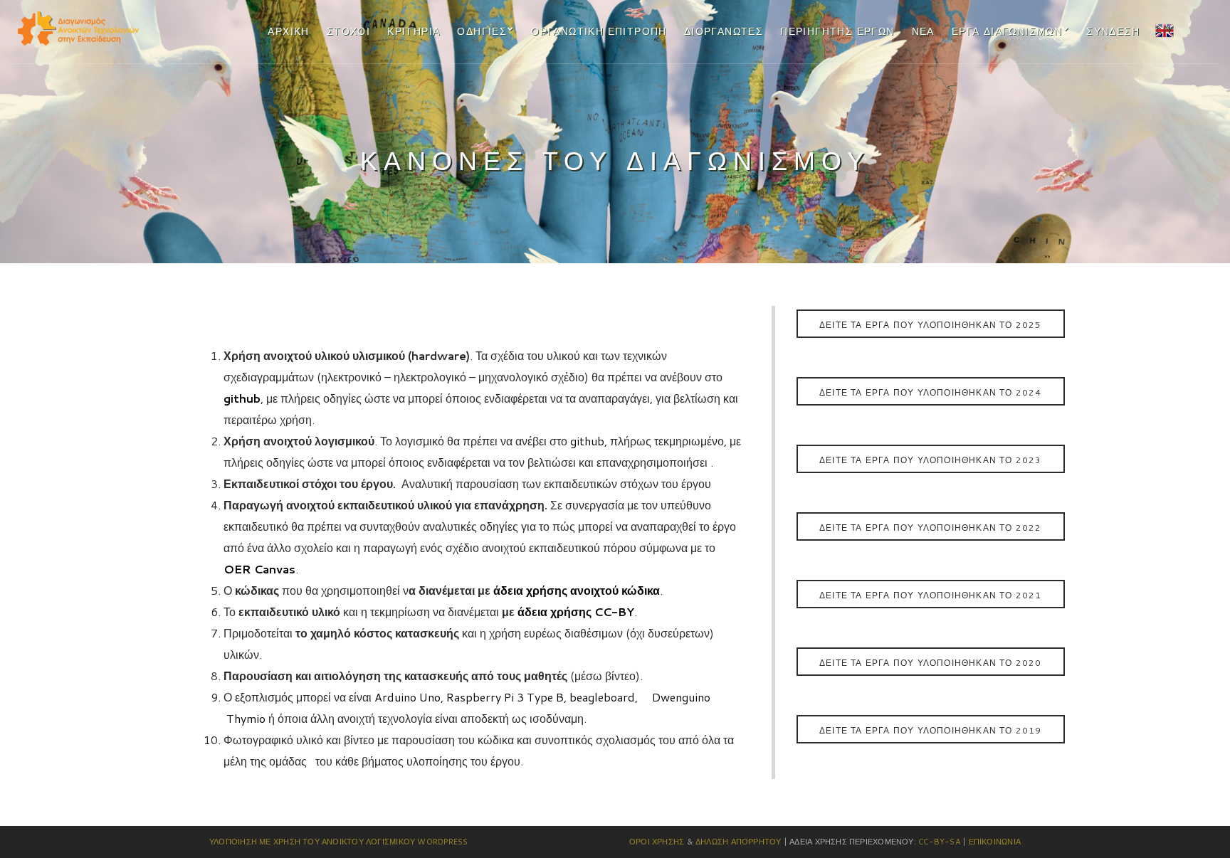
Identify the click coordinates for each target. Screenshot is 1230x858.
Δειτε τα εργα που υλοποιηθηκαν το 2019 (930, 730)
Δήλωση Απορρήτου (738, 841)
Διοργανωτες (723, 31)
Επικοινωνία (995, 841)
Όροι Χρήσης (656, 841)
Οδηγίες (482, 31)
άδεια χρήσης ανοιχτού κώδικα (575, 590)
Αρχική (288, 31)
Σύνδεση (1113, 31)
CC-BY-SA (939, 841)
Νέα (923, 31)
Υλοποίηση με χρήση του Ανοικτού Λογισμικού (312, 841)
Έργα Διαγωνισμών (1007, 31)
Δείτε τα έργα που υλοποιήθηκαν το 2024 (930, 392)
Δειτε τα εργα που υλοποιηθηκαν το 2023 (930, 460)
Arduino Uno (406, 697)
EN (1163, 28)
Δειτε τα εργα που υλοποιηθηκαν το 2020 (930, 663)
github (242, 398)
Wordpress (442, 841)
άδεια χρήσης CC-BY (574, 611)
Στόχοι (348, 31)
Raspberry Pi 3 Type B (503, 697)
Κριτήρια (413, 31)
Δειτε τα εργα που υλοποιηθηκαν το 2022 (930, 527)
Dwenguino (681, 697)
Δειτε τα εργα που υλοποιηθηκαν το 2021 (930, 595)
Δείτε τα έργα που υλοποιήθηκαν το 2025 (930, 325)
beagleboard (601, 697)
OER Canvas (259, 569)
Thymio (246, 718)
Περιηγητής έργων (837, 31)
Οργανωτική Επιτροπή (599, 31)
